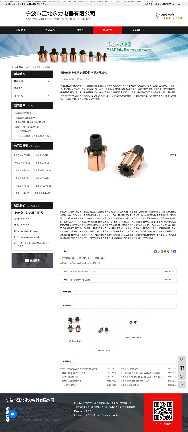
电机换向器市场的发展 (80, 279)
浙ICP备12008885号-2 (121, 403)
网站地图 (167, 4)
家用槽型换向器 (42, 163)
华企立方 (87, 411)
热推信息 (148, 4)
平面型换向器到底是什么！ (27, 118)
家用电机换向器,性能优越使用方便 (30, 122)
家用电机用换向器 (42, 193)
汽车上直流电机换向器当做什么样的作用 (79, 369)
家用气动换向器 (22, 193)
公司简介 (79, 30)
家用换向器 (99, 258)
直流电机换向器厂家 (42, 170)
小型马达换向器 (42, 178)
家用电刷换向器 (68, 258)
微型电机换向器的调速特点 (73, 373)
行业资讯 (18, 88)
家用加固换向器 (22, 170)
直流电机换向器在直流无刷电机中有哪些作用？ (143, 377)
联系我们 (136, 30)
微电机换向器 (84, 258)
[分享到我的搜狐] (168, 251)
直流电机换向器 (100, 407)
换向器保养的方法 (23, 113)
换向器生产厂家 (114, 407)
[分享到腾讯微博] (171, 251)
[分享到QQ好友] (165, 251)
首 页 (28, 67)
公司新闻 (46, 67)
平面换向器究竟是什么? (72, 385)
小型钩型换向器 (42, 155)
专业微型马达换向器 (22, 155)
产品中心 (50, 30)
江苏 (104, 415)
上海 (113, 415)
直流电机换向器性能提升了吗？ (136, 381)
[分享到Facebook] (174, 251)
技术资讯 (18, 96)
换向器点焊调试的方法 (71, 381)
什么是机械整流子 (23, 131)
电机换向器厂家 (22, 178)
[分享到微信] (162, 251)
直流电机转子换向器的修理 (27, 127)
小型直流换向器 (22, 186)
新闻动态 (107, 30)
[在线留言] (182, 376)
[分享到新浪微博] (159, 251)
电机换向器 (88, 407)
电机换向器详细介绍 (131, 385)
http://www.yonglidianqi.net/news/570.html (84, 263)
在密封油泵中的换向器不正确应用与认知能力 (142, 373)
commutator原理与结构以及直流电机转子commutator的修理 (33, 136)
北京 (117, 415)
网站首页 (21, 30)
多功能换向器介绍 (70, 377)
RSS (174, 4)
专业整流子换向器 (22, 163)
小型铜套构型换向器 (42, 186)
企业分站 (158, 4)
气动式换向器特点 (130, 369)
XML (180, 4)
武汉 (108, 415)
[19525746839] (182, 360)
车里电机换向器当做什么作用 (83, 271)
